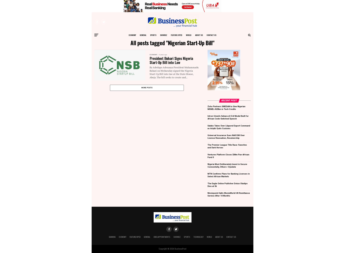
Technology (198, 236)
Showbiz (163, 35)
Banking (112, 236)
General (143, 35)
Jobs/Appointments (161, 236)
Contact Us (211, 35)
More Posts (147, 88)
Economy (132, 35)
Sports (153, 35)
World (188, 35)
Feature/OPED (176, 35)
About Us (199, 35)
